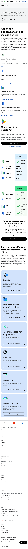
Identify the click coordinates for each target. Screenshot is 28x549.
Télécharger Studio (5, 502)
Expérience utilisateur (8, 75)
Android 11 (3, 490)
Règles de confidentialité (6, 456)
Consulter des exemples (15, 146)
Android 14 (3, 483)
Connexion (24, 1)
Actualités (3, 438)
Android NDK (3, 504)
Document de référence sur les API (8, 499)
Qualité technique (7, 91)
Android (2, 429)
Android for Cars (4, 470)
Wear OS (3, 465)
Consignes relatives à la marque (8, 539)
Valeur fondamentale (8, 59)
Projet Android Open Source (7, 436)
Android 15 (3, 481)
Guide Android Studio (5, 495)
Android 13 (3, 486)
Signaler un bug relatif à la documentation (9, 511)
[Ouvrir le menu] (2, 1)
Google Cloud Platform (6, 530)
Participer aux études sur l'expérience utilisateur (11, 515)
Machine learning (4, 449)
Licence (14, 537)
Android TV (3, 472)
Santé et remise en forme (6, 452)
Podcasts (3, 442)
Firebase (3, 528)
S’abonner (23, 542)
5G (1, 458)
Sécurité (2, 434)
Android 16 (3, 479)
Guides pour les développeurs (7, 497)
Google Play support (5, 513)
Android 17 (3, 477)
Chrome (2, 526)
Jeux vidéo (3, 447)
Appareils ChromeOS (5, 468)
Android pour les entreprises (7, 431)
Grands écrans (4, 463)
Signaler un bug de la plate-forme (8, 509)
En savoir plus (14, 143)
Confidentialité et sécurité (10, 108)
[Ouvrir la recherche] (17, 1)
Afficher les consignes (7, 66)
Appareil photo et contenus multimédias (9, 454)
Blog (2, 440)
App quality (4, 5)
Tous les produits (4, 532)
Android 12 (3, 488)
